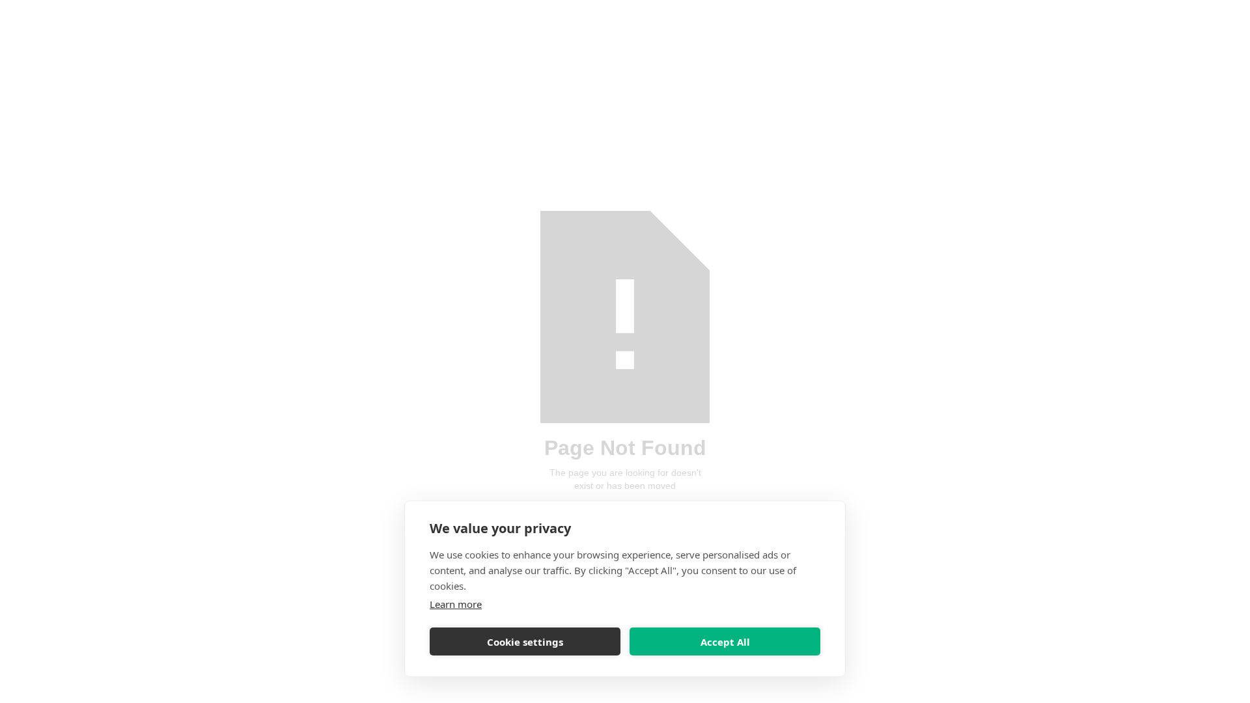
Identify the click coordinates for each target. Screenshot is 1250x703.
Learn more (456, 604)
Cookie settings (525, 641)
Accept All (725, 641)
